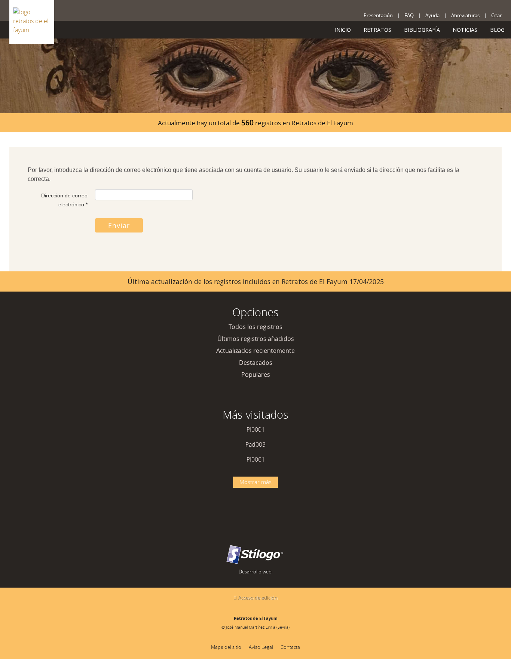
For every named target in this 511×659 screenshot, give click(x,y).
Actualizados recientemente (255, 351)
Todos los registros (255, 327)
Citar (496, 15)
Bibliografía (422, 29)
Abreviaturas (465, 15)
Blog (497, 29)
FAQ (409, 15)
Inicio (343, 29)
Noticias (465, 29)
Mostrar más (255, 482)
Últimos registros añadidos (255, 339)
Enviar (119, 225)
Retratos (377, 29)
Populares (255, 374)
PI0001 (256, 429)
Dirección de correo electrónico (64, 200)
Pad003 (255, 444)
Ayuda (432, 15)
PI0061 (256, 459)
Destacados (255, 362)
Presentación (378, 15)
